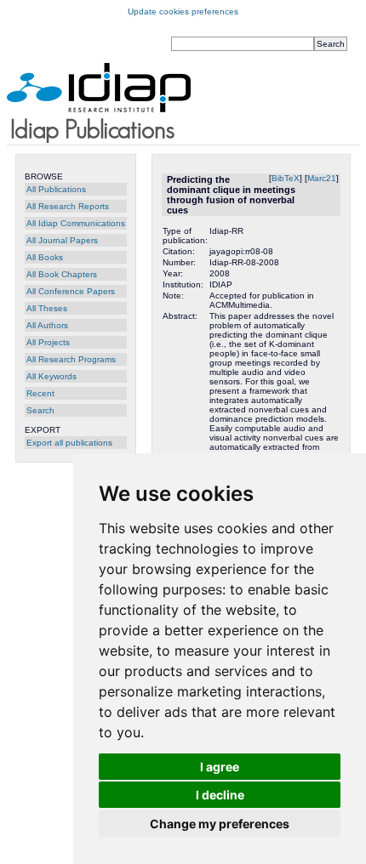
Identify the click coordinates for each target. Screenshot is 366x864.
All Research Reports (67, 206)
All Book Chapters (61, 274)
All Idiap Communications (75, 223)
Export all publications (69, 442)
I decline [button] (220, 794)
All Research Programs (71, 359)
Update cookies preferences (183, 11)
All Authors (47, 325)
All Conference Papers (70, 291)
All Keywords (51, 376)
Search (40, 410)
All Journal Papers (62, 240)
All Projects (48, 342)
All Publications (56, 189)
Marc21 (321, 178)
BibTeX (286, 178)
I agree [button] (219, 766)
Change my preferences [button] (219, 823)
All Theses (46, 308)
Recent (40, 393)
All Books (44, 257)
